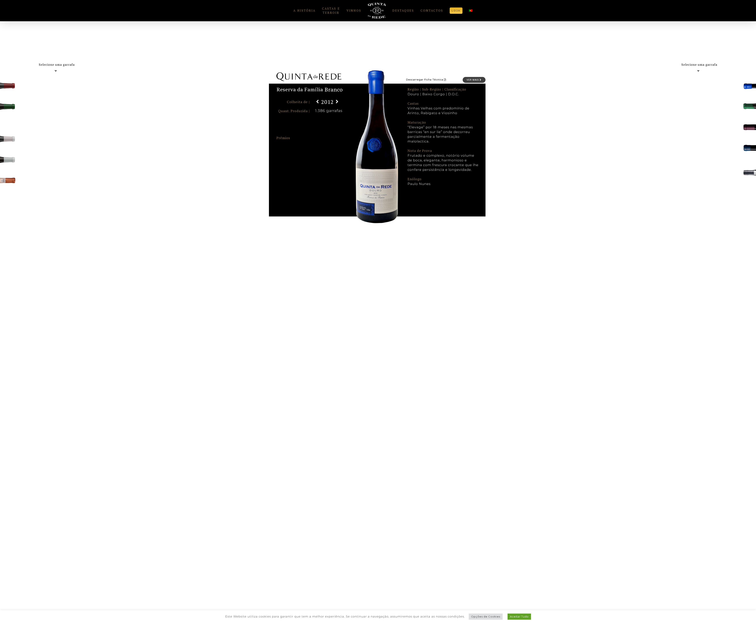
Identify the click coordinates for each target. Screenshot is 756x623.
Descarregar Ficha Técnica (425, 79)
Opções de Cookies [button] (485, 616)
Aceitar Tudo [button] (519, 616)
